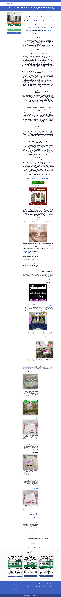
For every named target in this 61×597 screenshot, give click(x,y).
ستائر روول (33, 20)
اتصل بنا (17, 586)
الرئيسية (17, 591)
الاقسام (17, 587)
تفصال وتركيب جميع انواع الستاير (45, 16)
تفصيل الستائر (32, 505)
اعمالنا (17, 590)
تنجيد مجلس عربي (27, 367)
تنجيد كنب (45, 176)
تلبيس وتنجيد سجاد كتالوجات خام (46, 20)
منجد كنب (51, 336)
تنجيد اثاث (31, 178)
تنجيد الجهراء (48, 178)
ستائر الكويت (27, 27)
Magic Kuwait (11, 3)
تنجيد (37, 16)
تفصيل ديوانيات (27, 251)
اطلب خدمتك (16, 588)
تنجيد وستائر (47, 24)
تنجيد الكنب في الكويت (47, 271)
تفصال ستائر (37, 176)
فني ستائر (35, 418)
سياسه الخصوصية (16, 589)
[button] (20, 14)
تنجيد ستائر (29, 176)
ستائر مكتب (39, 27)
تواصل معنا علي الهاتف (14, 32)
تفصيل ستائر (39, 178)
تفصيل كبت (41, 24)
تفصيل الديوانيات (41, 279)
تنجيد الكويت (28, 371)
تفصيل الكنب (50, 279)
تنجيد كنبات (37, 541)
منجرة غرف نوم (47, 30)
